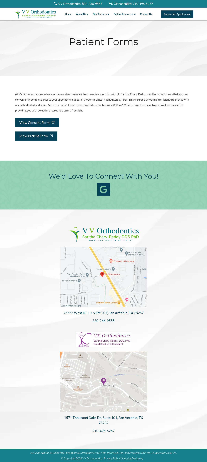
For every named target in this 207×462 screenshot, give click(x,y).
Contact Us (146, 14)
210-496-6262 (103, 431)
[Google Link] (103, 189)
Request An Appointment (177, 14)
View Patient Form (33, 136)
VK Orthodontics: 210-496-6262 (131, 3)
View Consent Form (34, 123)
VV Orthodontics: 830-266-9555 (80, 3)
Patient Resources (123, 14)
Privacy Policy (112, 458)
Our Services (100, 14)
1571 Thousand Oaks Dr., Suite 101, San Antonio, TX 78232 (103, 420)
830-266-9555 (103, 321)
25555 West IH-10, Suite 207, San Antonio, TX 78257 (103, 313)
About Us (81, 14)
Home (68, 14)
